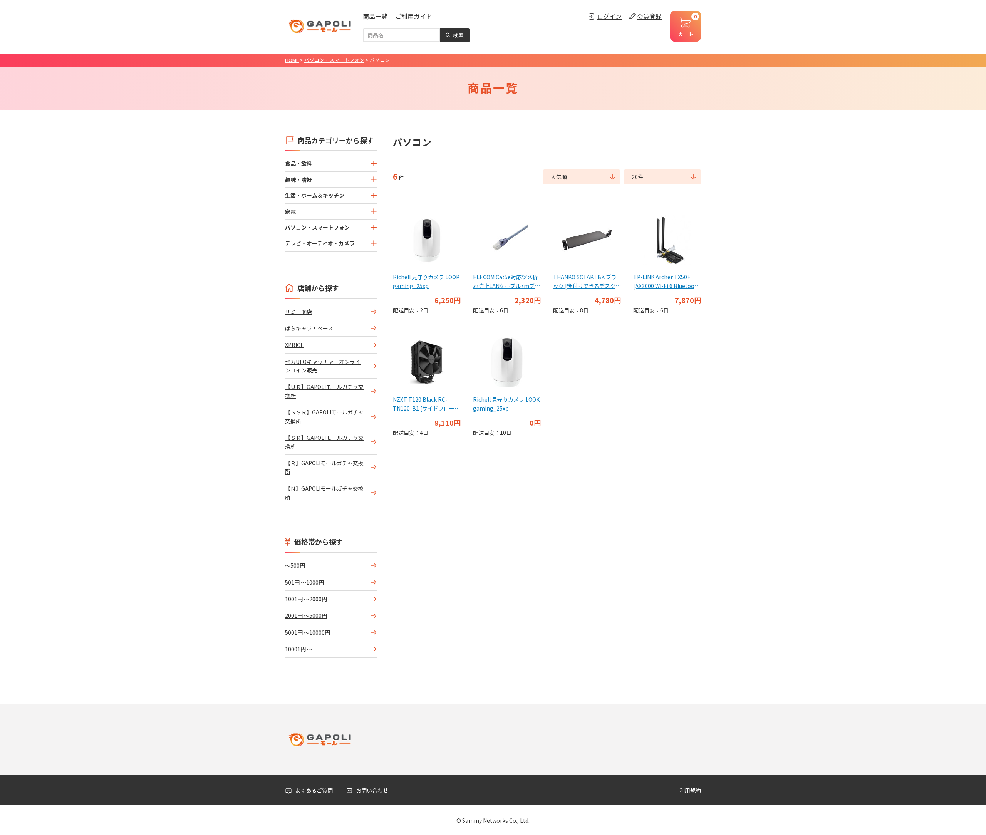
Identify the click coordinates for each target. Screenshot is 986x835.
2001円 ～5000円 (306, 615)
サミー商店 (298, 311)
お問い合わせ (372, 790)
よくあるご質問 (314, 790)
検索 (458, 35)
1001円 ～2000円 (306, 599)
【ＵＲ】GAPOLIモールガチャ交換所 (324, 391)
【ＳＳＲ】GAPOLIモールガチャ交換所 (324, 416)
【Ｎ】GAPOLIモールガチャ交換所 (324, 493)
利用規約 (690, 790)
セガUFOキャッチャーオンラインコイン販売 (323, 366)
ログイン (609, 16)
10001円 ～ (298, 649)
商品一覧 (375, 16)
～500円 (295, 565)
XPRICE (294, 345)
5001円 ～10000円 (307, 632)
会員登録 (649, 16)
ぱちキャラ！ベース (309, 328)
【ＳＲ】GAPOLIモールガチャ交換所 (324, 442)
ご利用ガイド (413, 16)
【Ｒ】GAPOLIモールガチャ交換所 (324, 467)
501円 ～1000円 (304, 582)
